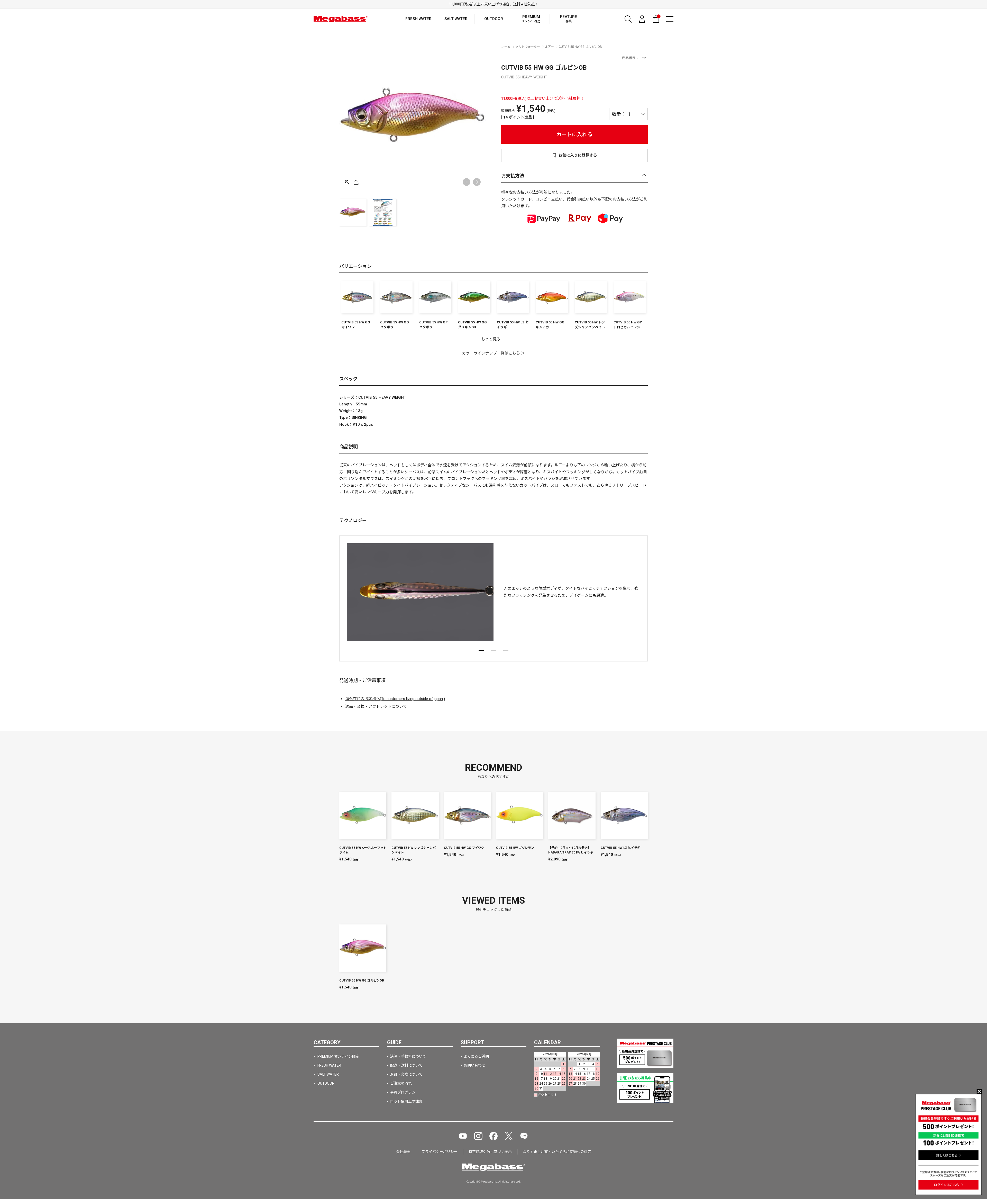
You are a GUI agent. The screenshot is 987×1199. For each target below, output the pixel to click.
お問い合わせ (474, 1065)
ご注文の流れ (401, 1083)
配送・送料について (406, 1065)
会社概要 (403, 1152)
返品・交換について (406, 1074)
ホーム (505, 47)
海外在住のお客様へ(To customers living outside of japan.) (395, 698)
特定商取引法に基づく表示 (490, 1152)
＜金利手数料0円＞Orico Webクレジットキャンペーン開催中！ (493, 4)
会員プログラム (402, 1092)
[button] (477, 182)
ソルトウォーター (527, 47)
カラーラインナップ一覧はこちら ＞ (493, 353)
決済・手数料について (408, 1056)
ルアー (549, 47)
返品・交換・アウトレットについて (376, 706)
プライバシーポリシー (440, 1152)
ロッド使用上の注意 (406, 1101)
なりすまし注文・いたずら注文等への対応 (557, 1152)
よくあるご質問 (476, 1056)
